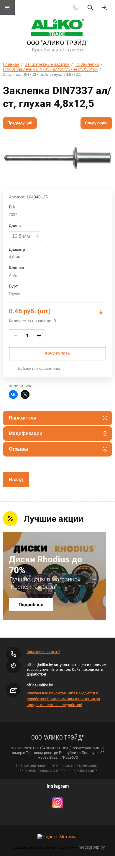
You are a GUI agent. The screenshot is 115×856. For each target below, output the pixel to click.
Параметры (22, 417)
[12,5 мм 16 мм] (25, 236)
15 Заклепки (87, 64)
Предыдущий (19, 123)
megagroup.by (92, 847)
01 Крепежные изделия (47, 64)
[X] (25, 394)
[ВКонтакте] (13, 394)
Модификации (25, 433)
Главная (11, 64)
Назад (16, 479)
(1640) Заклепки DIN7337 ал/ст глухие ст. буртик (50, 69)
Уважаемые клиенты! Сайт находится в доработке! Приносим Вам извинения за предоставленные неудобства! (63, 699)
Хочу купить (57, 353)
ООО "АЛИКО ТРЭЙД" (57, 42)
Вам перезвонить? (43, 652)
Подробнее (31, 604)
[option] (57, 157)
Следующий (96, 123)
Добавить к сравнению (39, 368)
